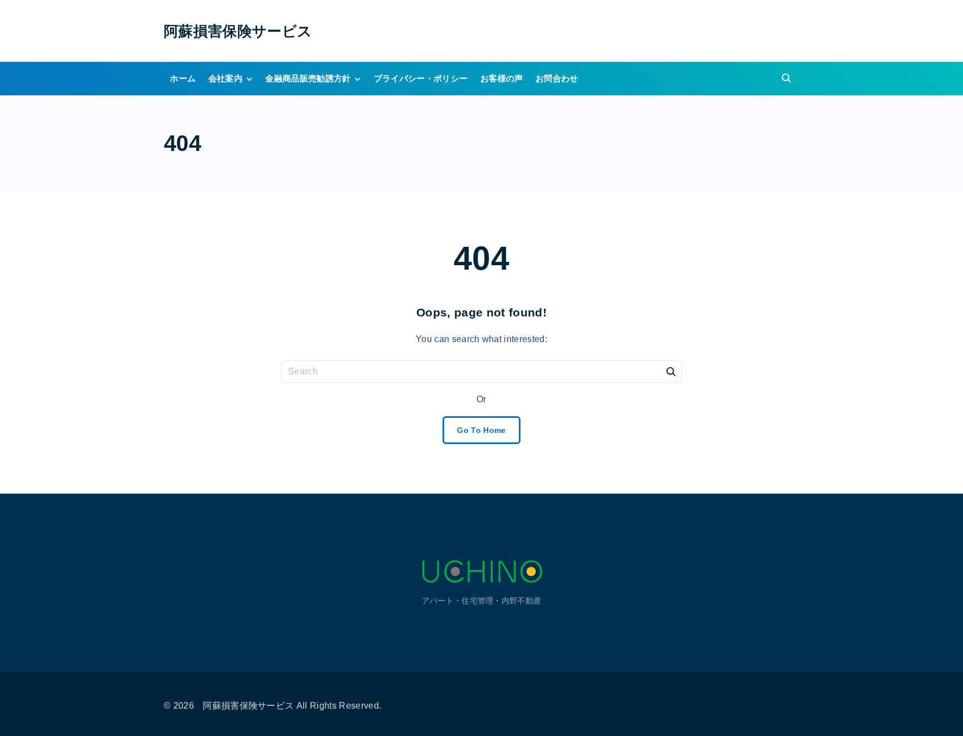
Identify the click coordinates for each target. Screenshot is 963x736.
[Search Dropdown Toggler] (787, 79)
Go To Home (481, 430)
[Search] (671, 371)
